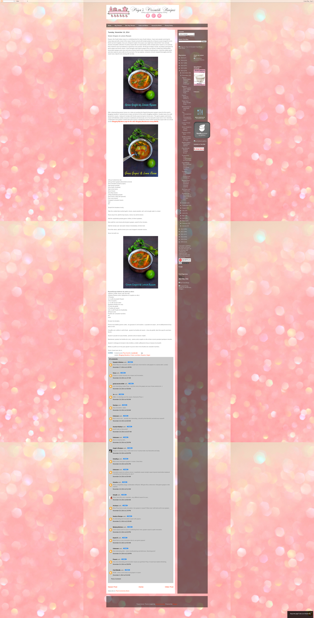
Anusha (115, 482)
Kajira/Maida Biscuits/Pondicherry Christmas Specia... (186, 166)
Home (109, 25)
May (183, 215)
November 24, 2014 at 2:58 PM (122, 564)
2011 (182, 234)
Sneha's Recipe (118, 516)
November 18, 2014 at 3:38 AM (122, 388)
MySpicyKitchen (118, 527)
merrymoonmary (160, 604)
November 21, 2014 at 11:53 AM (122, 521)
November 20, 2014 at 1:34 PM (122, 510)
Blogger (175, 604)
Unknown (116, 416)
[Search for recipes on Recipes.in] (184, 282)
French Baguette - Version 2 (185, 97)
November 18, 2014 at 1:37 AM (122, 378)
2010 (182, 237)
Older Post (169, 587)
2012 (182, 231)
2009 (182, 239)
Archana (115, 505)
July (183, 210)
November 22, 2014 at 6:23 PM (122, 532)
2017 (182, 63)
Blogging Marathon (124, 355)
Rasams (143, 355)
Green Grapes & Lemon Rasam (186, 128)
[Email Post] (141, 353)
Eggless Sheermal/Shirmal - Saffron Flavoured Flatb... (186, 89)
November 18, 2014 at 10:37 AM (122, 431)
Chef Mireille (116, 570)
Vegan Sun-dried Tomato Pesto (186, 102)
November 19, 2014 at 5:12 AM (122, 489)
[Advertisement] (191, 300)
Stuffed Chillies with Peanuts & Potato (186, 138)
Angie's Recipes (118, 448)
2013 (182, 229)
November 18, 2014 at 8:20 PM (122, 453)
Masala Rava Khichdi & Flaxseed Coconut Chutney (186, 183)
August (184, 208)
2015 (182, 68)
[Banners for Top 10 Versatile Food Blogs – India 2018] (192, 48)
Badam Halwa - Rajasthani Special (186, 144)
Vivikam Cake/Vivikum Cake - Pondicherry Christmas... (186, 175)
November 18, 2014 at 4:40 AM (122, 399)
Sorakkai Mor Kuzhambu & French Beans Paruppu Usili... (186, 196)
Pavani (115, 559)
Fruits (132, 355)
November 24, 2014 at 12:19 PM (122, 553)
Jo (113, 394)
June (183, 213)
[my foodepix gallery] (200, 141)
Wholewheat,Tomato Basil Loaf (186, 108)
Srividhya (116, 459)
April (183, 218)
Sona (114, 373)
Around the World (156, 25)
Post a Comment (116, 579)
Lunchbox (137, 355)
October (184, 203)
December (185, 73)
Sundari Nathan (118, 426)
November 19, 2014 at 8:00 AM (122, 500)
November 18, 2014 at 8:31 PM (122, 464)
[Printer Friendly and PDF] (110, 353)
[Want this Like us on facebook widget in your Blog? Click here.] (311, 616)
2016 (182, 65)
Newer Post (112, 587)
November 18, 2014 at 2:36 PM (122, 442)
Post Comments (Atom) (122, 591)
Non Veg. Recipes (130, 25)
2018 (182, 60)
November (185, 75)
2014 (182, 70)
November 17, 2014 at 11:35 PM (122, 367)
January (184, 226)
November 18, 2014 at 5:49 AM (122, 410)
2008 (182, 242)
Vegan (148, 355)
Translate (192, 36)
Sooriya (115, 405)
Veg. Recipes (118, 25)
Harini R (115, 538)
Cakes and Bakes (143, 25)
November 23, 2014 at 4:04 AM (122, 543)
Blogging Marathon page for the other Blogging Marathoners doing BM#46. (135, 121)
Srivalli (115, 495)
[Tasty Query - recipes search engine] (199, 150)
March (184, 221)
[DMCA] (184, 263)
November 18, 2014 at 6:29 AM (122, 421)
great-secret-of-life (118, 383)
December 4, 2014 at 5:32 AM (121, 575)
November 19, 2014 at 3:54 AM (122, 476)
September (185, 205)
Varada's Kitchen (118, 362)
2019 (182, 58)
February (185, 223)
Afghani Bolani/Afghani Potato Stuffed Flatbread (186, 81)
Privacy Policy (169, 25)
